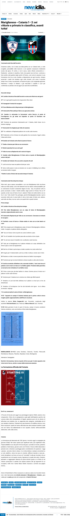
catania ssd (4, 482)
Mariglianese (11, 484)
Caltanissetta (17, 1)
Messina (29, 1)
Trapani (51, 1)
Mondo (34, 13)
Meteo (39, 13)
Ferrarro (4, 484)
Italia (30, 13)
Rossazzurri (33, 484)
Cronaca (4, 13)
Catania (4, 1)
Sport (26, 13)
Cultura (21, 13)
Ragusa (40, 1)
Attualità (58, 13)
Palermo (34, 1)
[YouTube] (65, 1)
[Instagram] (63, 1)
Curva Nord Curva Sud (20, 482)
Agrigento (9, 1)
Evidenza (39, 482)
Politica (10, 13)
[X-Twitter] (61, 1)
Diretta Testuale (31, 482)
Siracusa (45, 1)
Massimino (25, 484)
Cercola (11, 482)
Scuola (52, 13)
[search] (58, 1)
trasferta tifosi (16, 487)
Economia (16, 13)
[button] (23, 48)
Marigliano (18, 484)
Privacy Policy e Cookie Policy (22, 506)
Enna (24, 1)
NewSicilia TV (45, 13)
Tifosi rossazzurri (6, 487)
